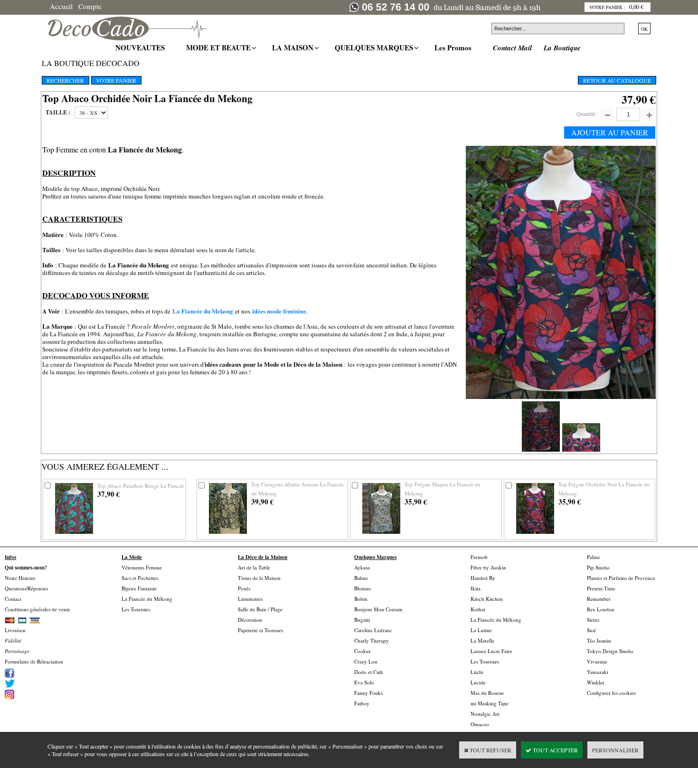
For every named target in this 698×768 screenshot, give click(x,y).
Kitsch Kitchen (487, 598)
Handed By (483, 577)
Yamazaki (597, 671)
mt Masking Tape (490, 703)
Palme (593, 556)
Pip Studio (598, 567)
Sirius (593, 619)
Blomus (362, 588)
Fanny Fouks (368, 692)
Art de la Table (254, 567)
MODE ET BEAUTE (219, 47)
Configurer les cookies (611, 692)
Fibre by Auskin (488, 567)
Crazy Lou (365, 661)
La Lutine (481, 630)
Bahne (361, 577)
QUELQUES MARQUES (375, 47)
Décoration (250, 619)
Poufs (244, 588)
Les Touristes (136, 609)
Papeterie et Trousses (260, 630)
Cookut (362, 650)
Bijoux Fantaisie (139, 588)
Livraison (15, 630)
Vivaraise (597, 661)
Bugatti (362, 619)
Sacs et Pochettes (140, 577)
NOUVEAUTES (141, 47)
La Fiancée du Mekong (202, 310)
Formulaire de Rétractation (34, 661)
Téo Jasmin (599, 640)
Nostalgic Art (485, 713)
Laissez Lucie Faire (491, 650)
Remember (599, 598)
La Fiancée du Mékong (147, 598)
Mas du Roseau (487, 692)
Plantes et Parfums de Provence (621, 577)
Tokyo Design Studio (610, 650)
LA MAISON (294, 47)
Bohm (361, 598)
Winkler (595, 682)
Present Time (601, 588)
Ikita (476, 588)
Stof (591, 630)
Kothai (478, 609)
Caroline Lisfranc (373, 630)
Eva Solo (364, 682)
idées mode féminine (279, 310)
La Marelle (482, 640)
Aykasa (362, 567)
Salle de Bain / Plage (260, 609)
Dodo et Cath (368, 671)
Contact (13, 598)
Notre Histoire (20, 577)
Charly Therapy (371, 640)
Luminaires (250, 598)
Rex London (600, 609)
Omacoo (480, 724)
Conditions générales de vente (37, 609)
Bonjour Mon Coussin (378, 609)
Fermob (479, 556)
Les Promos (454, 47)
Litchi (477, 671)
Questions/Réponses (26, 588)
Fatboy (361, 703)
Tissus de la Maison (259, 577)
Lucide (478, 682)
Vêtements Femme (142, 567)
